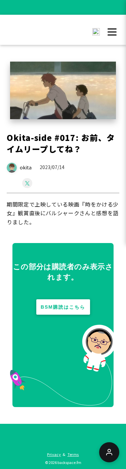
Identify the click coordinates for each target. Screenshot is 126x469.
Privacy (54, 454)
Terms (73, 454)
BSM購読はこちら (63, 307)
